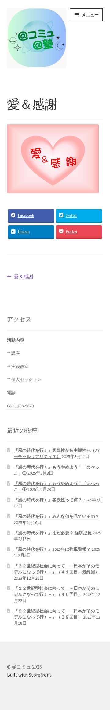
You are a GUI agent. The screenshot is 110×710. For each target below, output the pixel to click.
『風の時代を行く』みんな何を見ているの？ (56, 516)
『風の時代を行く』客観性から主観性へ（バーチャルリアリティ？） (56, 453)
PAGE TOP (101, 683)
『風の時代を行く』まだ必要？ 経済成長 (53, 533)
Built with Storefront (29, 675)
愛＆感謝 (23, 277)
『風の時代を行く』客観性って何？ (48, 499)
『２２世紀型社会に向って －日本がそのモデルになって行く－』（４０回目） (56, 591)
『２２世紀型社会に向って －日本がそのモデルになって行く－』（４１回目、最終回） (56, 569)
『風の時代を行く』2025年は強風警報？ (52, 549)
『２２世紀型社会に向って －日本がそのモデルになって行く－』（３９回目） (56, 614)
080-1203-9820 (20, 406)
